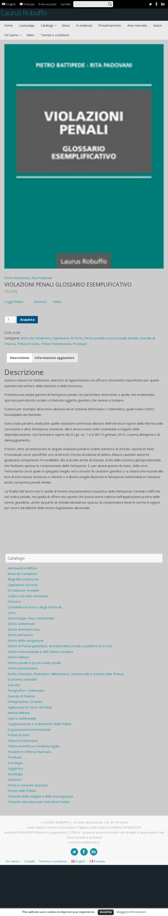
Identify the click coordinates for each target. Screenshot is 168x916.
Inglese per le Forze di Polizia (30, 707)
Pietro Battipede (17, 278)
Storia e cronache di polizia (27, 785)
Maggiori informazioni (131, 912)
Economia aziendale (22, 679)
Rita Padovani (42, 278)
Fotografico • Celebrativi (26, 690)
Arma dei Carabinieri (36, 338)
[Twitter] (150, 4)
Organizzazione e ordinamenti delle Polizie (40, 724)
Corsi (11, 612)
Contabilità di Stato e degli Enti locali (34, 607)
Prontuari (80, 343)
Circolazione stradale (23, 590)
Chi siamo (12, 861)
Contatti (29, 861)
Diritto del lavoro (20, 635)
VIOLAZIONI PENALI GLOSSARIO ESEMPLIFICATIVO (68, 284)
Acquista (27, 319)
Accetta (106, 912)
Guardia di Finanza (21, 696)
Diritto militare (18, 657)
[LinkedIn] (163, 4)
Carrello (65, 4)
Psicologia (15, 763)
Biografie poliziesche (23, 579)
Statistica (14, 779)
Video (57, 301)
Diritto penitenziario (23, 668)
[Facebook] (157, 4)
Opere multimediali (22, 718)
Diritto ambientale (21, 623)
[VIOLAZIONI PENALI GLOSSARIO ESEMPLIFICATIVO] (84, 156)
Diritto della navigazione (26, 640)
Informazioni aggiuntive (54, 357)
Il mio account (47, 4)
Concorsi (14, 601)
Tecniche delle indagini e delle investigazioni (40, 796)
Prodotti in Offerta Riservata (29, 752)
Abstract (40, 301)
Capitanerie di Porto (67, 338)
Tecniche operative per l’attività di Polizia (38, 801)
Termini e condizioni (53, 861)
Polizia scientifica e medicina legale (34, 746)
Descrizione (19, 357)
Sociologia (15, 774)
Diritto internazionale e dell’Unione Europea (40, 651)
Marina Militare (19, 712)
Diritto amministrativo (24, 629)
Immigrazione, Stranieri (25, 701)
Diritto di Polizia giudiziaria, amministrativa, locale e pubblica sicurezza (60, 646)
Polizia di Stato (28, 343)
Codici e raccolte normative (28, 596)
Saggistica (15, 768)
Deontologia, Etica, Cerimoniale (31, 618)
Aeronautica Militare (22, 568)
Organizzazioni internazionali (29, 729)
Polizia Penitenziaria (56, 343)
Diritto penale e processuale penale (111, 338)
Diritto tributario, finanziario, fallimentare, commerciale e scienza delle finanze (66, 674)
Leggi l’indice (13, 301)
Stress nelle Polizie (22, 790)
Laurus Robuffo (24, 12)
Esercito (14, 685)
